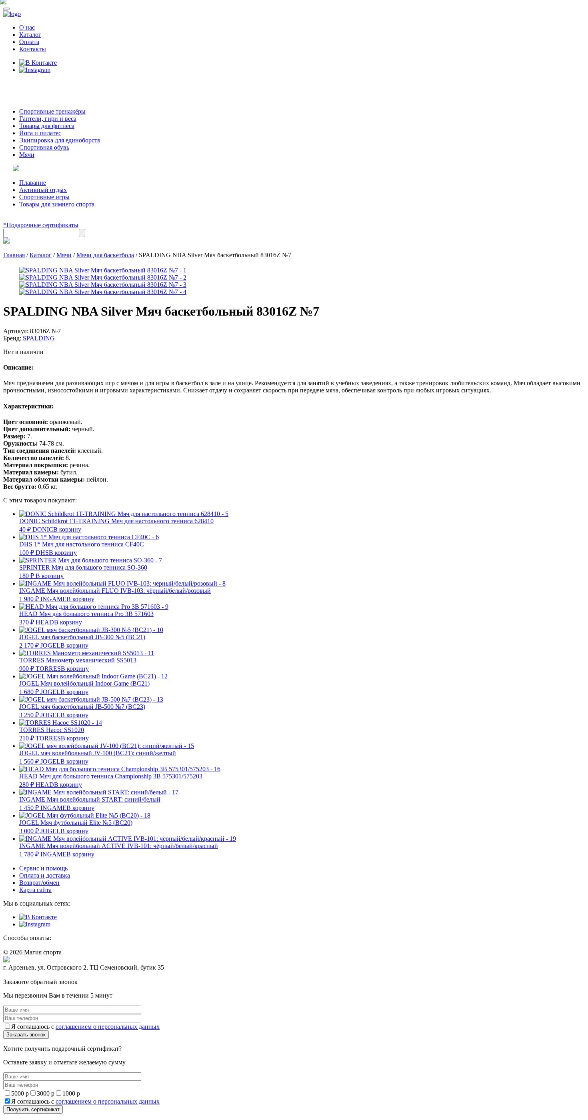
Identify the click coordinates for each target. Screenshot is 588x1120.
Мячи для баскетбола (105, 255)
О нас (27, 27)
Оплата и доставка (44, 875)
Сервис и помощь (43, 868)
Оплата (29, 41)
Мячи (26, 154)
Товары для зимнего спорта (56, 204)
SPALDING (39, 338)
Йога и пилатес (40, 133)
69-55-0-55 (27, 85)
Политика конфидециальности (40, 975)
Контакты (32, 49)
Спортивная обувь (44, 147)
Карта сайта (35, 889)
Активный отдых (43, 189)
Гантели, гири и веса (47, 118)
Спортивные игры (44, 197)
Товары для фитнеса (46, 125)
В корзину (67, 529)
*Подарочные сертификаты (40, 225)
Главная (14, 255)
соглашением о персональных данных (108, 1026)
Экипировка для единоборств (59, 140)
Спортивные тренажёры (52, 111)
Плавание (32, 182)
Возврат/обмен (39, 882)
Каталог (30, 34)
